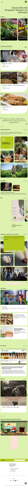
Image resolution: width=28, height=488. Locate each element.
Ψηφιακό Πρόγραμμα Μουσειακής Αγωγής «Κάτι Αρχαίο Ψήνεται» (19, 329)
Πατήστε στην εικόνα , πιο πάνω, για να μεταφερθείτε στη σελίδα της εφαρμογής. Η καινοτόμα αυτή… (20, 317)
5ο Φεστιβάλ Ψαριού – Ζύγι (6, 106)
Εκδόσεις (3, 378)
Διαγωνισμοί (3, 345)
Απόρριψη (7, 251)
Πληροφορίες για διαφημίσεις (16, 475)
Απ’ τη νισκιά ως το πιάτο (19, 314)
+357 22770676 (12, 471)
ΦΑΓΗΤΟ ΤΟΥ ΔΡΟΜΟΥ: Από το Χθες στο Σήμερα (10, 407)
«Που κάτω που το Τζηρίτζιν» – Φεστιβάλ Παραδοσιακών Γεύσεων (13, 85)
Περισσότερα (26, 47)
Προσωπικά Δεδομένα (8, 475)
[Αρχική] (26, 2)
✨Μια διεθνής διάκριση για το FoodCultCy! (16, 226)
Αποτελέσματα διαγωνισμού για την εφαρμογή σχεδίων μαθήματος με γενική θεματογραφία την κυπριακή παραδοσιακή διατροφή (13, 367)
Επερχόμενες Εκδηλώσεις (6, 46)
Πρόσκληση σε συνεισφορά (23, 475)
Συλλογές (3, 16)
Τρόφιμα (3, 38)
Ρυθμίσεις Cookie (13, 251)
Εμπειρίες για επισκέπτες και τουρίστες (10, 234)
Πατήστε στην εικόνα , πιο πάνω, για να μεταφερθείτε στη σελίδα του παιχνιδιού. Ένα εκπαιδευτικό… (20, 332)
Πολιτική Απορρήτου (6, 239)
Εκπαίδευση (3, 288)
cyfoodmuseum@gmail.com (14, 468)
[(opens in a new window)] (10, 480)
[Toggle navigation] (2, 2)
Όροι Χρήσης (3, 475)
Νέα (1, 197)
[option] (9, 29)
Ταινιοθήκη (3, 180)
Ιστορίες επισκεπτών (5, 129)
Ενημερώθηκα (20, 251)
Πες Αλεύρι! (4, 307)
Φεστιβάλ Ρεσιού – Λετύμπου (7, 63)
